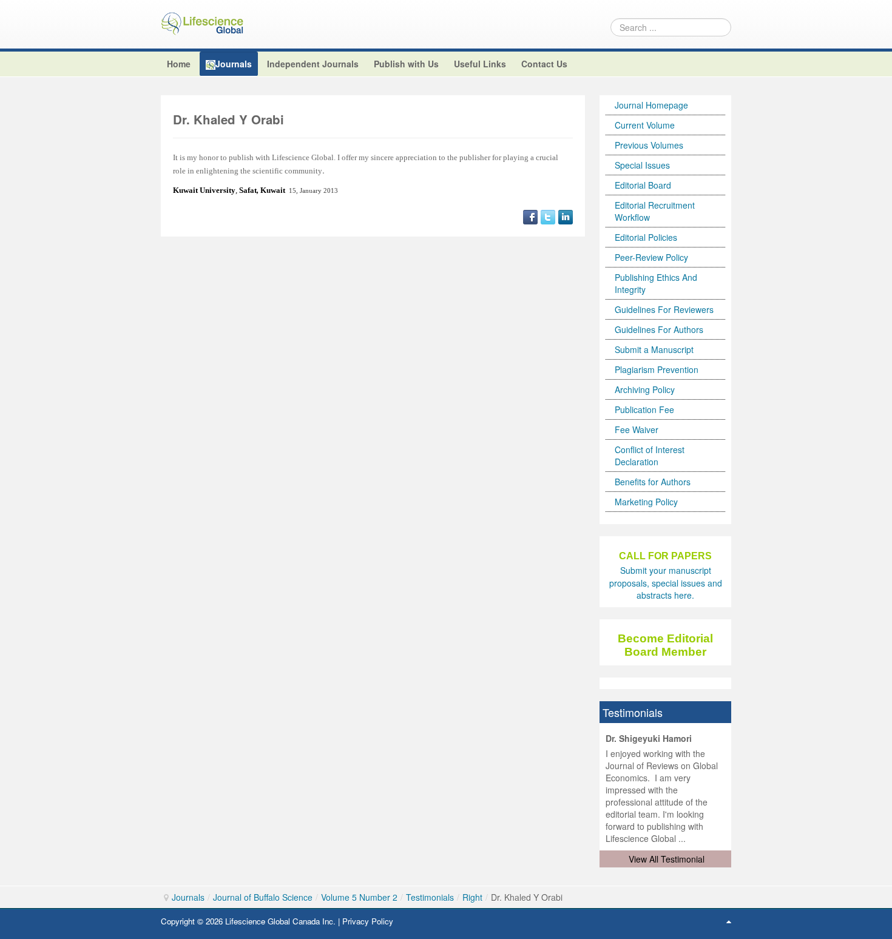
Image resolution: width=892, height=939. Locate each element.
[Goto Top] (728, 921)
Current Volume (645, 125)
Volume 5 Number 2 (359, 897)
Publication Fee (644, 409)
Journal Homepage (651, 105)
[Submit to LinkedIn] (565, 215)
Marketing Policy (646, 502)
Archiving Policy (645, 389)
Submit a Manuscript (654, 349)
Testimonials (430, 897)
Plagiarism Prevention (656, 369)
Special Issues (642, 165)
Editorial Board (643, 185)
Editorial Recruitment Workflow (655, 211)
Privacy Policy (367, 921)
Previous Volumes (649, 145)
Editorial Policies (646, 237)
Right (472, 897)
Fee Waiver (636, 429)
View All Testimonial (666, 859)
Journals (188, 897)
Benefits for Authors (653, 482)
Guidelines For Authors (659, 329)
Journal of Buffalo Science (263, 897)
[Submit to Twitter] (548, 215)
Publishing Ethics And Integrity (656, 283)
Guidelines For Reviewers (664, 309)
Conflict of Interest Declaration (649, 455)
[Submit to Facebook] (530, 215)
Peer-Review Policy (651, 257)
